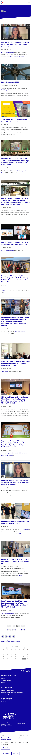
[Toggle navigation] (28, 2)
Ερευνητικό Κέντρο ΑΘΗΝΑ (8, 8)
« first (8, 626)
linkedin (23, 671)
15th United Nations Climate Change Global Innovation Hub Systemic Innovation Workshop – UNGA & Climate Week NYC (14, 400)
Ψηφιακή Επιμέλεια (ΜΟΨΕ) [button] (7, 690)
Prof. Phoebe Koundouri (7, 52)
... (3, 292)
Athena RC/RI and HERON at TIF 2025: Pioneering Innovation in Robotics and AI (15, 561)
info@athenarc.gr (22, 723)
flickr (27, 671)
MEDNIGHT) (26, 529)
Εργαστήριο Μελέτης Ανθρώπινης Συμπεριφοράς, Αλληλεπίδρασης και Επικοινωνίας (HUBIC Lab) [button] (12, 693)
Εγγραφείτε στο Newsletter (5, 724)
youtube (29, 671)
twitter (25, 671)
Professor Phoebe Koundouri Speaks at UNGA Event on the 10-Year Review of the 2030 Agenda (15, 482)
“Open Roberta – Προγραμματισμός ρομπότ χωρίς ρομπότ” (14, 120)
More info (5, 748)
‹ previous (10, 626)
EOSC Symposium (5, 90)
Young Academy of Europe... (17, 56)
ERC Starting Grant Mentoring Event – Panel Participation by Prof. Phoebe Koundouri (15, 44)
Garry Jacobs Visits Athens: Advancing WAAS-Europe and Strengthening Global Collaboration (15, 363)
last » (24, 630)
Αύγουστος (15, 646)
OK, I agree (6, 753)
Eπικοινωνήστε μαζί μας (5, 722)
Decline (15, 753)
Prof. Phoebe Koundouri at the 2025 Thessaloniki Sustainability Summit (14, 243)
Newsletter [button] (3, 701)
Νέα (3, 11)
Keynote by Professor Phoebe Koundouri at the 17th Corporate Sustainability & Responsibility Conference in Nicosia (13, 444)
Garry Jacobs (4, 371)
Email (2, 636)
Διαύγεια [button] (3, 682)
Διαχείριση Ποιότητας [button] (6, 680)
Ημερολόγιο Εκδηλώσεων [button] (7, 704)
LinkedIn (13, 636)
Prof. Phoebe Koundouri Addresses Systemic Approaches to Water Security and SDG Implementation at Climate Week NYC (14, 604)
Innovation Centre (10, 2)
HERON (20, 575)
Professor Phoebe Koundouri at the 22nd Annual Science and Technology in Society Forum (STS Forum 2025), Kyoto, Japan (15, 162)
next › (22, 630)
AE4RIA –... (21, 534)
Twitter (10, 636)
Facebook (6, 636)
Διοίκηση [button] (3, 678)
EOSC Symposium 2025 (10, 82)
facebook (21, 671)
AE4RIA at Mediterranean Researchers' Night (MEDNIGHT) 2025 (15, 522)
